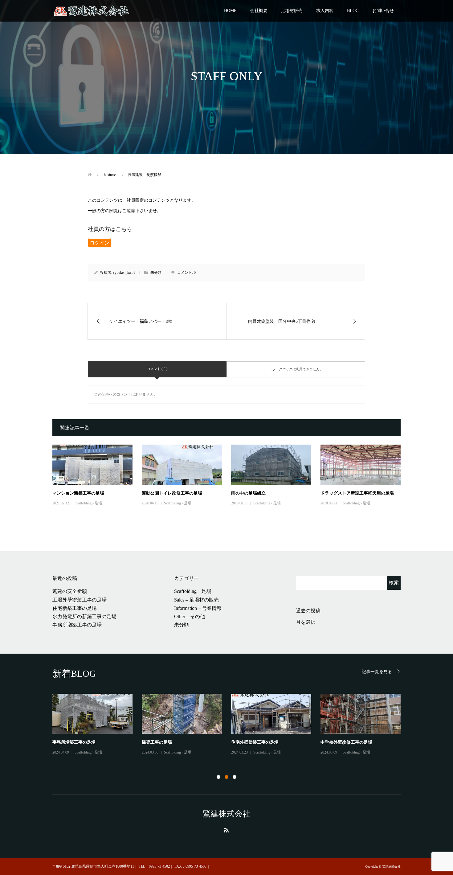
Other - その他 (354, 752)
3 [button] (234, 777)
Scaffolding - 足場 (88, 503)
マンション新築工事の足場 (78, 493)
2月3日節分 (152, 742)
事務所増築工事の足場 (77, 624)
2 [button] (226, 777)
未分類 (181, 624)
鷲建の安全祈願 (69, 591)
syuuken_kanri (124, 272)
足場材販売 (292, 10)
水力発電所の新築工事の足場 (84, 616)
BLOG (353, 10)
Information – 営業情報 (198, 608)
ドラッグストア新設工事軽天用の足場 (357, 493)
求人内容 (324, 10)
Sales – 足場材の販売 (196, 599)
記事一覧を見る (377, 671)
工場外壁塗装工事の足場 (79, 599)
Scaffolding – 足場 (192, 591)
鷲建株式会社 (226, 813)
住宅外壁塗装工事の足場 (255, 742)
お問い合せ (383, 10)
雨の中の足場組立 (248, 493)
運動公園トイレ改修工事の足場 (172, 493)
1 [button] (218, 777)
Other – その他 (189, 616)
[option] (231, 725)
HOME (230, 10)
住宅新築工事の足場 (74, 608)
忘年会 (326, 742)
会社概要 (258, 10)
